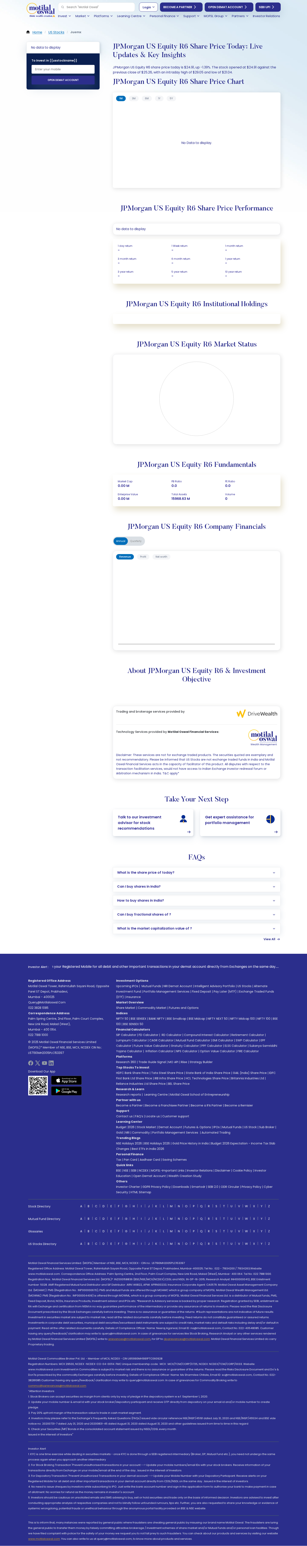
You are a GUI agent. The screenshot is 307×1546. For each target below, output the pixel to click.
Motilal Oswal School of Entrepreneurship (200, 1094)
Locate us (153, 1116)
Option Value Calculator (217, 1051)
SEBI (133, 1170)
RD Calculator (171, 1035)
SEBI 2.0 (213, 1187)
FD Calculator (148, 1035)
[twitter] (37, 1064)
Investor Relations (200, 1170)
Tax (118, 1160)
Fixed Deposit (201, 991)
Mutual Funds (151, 986)
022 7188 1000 (38, 1035)
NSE (125, 1170)
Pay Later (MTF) (225, 991)
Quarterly (136, 541)
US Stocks (244, 986)
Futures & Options (198, 1127)
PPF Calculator (211, 1046)
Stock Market (146, 1127)
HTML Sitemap (141, 1192)
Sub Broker (266, 1127)
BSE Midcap (197, 1019)
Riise (184, 1062)
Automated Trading (216, 1132)
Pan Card (130, 1160)
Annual (120, 541)
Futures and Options (184, 1008)
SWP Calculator (247, 1040)
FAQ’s (139, 1116)
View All (269, 939)
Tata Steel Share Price (167, 1073)
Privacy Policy (251, 1187)
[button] (62, 7)
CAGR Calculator (161, 1040)
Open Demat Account (225, 7)
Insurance (133, 997)
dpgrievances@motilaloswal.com (187, 1339)
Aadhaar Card (150, 1160)
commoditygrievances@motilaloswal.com (57, 1386)
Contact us (124, 1116)
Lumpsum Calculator (131, 1040)
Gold (119, 1132)
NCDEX (143, 1170)
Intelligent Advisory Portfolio (215, 986)
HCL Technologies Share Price (207, 1078)
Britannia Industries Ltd (247, 1078)
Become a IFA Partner (206, 1105)
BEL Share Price (179, 1084)
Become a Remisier (239, 1105)
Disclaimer (222, 1170)
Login (147, 7)
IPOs (216, 1127)
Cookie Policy (242, 1170)
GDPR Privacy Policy (156, 1187)
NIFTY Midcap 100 (242, 1019)
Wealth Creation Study (185, 1176)
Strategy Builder (201, 1062)
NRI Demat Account (178, 986)
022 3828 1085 (38, 1008)
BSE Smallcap (176, 1019)
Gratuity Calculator (185, 1046)
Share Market (125, 1008)
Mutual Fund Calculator (193, 1040)
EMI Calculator (223, 1040)
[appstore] (66, 1080)
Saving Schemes (174, 1160)
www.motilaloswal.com (44, 1539)
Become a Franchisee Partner (166, 1105)
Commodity (141, 1132)
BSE (118, 1170)
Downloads (181, 1187)
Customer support (175, 1116)
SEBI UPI (264, 7)
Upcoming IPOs (127, 986)
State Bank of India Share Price (208, 1073)
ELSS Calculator (236, 1046)
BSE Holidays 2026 (157, 1143)
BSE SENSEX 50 (133, 1024)
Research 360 (126, 1062)
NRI (127, 1132)
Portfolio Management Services (166, 991)
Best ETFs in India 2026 (148, 1149)
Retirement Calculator (247, 1035)
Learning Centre (155, 1094)
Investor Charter (128, 1187)
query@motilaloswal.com (47, 1002)
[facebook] (30, 1064)
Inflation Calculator (159, 1051)
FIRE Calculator (248, 1051)
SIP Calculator (126, 1035)
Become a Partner (177, 7)
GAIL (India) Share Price (250, 1073)
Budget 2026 (125, 1127)
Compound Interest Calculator (206, 1035)
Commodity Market (152, 1008)
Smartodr (198, 1187)
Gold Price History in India (190, 1143)
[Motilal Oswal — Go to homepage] (40, 10)
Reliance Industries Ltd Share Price (141, 1084)
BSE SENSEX (138, 1019)
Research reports (128, 1094)
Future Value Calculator (151, 1046)
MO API (173, 1062)
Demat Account (170, 1127)
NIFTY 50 (122, 1019)
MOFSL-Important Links (167, 1170)
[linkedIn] (51, 1064)
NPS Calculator (186, 1051)
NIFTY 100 (263, 1019)
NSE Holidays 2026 (129, 1143)
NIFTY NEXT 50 (218, 1019)
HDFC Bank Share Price (132, 1073)
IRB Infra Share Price (169, 1078)
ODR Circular (230, 1187)
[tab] (121, 98)
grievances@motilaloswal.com (129, 1339)
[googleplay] (66, 1090)
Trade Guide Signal (152, 1062)
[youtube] (44, 1064)
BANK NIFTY (157, 1019)
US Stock (250, 1127)
